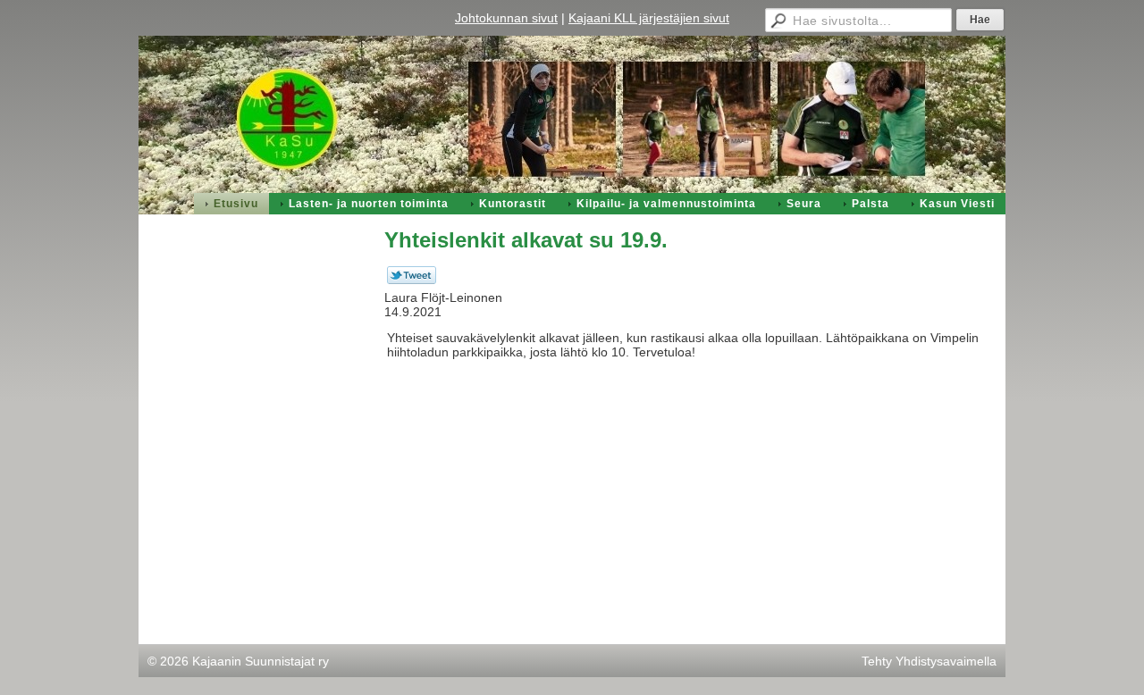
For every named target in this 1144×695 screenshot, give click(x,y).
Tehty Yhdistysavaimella (929, 661)
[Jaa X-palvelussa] (411, 279)
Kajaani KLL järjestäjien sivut (648, 18)
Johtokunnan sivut (506, 18)
